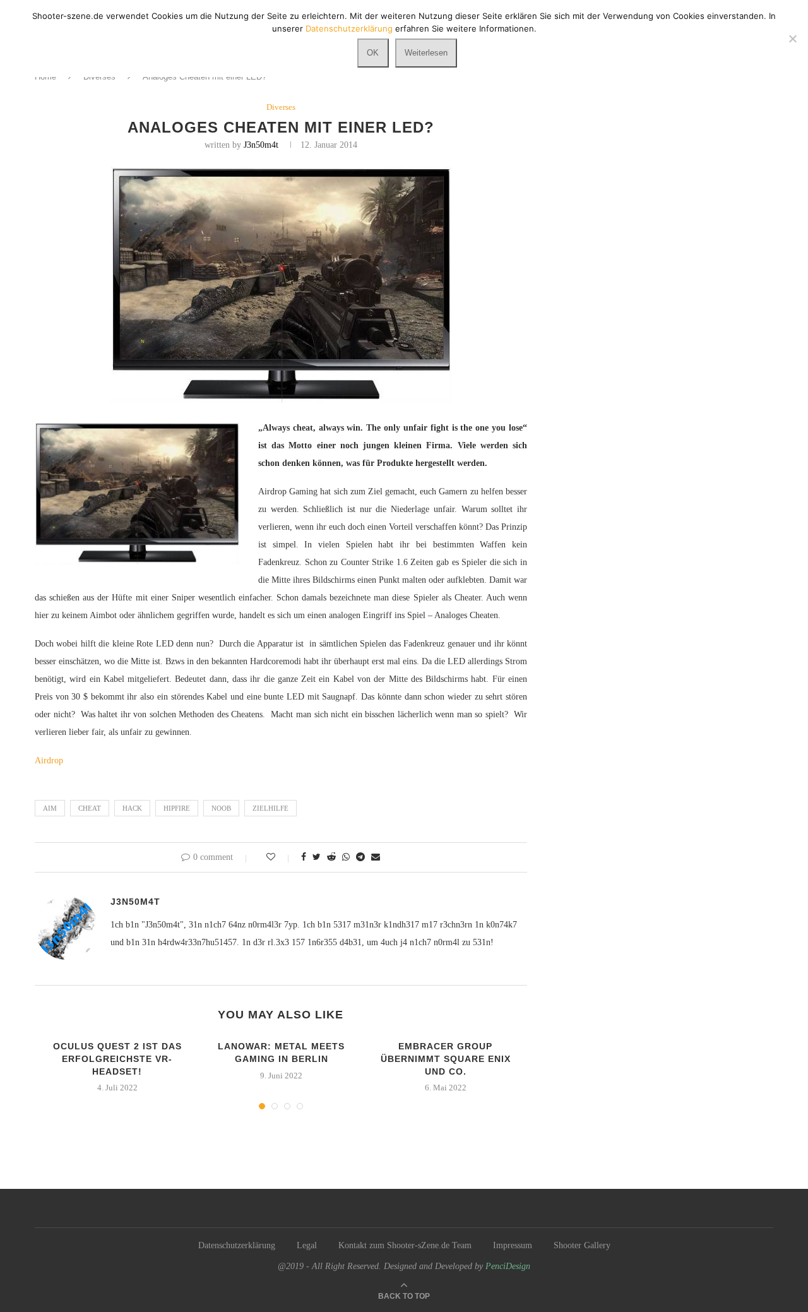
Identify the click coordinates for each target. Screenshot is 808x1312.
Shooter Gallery (582, 1245)
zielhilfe (270, 808)
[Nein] (792, 38)
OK (373, 52)
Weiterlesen (426, 52)
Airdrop (49, 760)
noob (221, 808)
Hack (132, 808)
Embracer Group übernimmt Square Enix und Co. (446, 1058)
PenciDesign (507, 1266)
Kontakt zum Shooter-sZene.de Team (405, 1245)
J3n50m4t (261, 145)
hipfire (176, 808)
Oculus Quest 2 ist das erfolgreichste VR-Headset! (117, 1058)
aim (50, 808)
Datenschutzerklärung (236, 1245)
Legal (307, 1245)
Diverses (280, 107)
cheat (89, 808)
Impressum (512, 1245)
